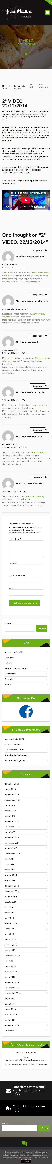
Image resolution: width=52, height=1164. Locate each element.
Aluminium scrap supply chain (35, 405)
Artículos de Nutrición (14, 652)
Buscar (8, 623)
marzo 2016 (10, 939)
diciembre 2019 (12, 837)
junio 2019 (9, 864)
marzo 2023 (10, 789)
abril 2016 (9, 934)
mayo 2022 (10, 805)
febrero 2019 (11, 875)
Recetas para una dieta (16, 668)
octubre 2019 (11, 848)
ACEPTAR (26, 1161)
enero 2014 (10, 1020)
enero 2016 (10, 950)
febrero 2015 (11, 971)
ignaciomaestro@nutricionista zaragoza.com (29, 1088)
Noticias (8, 663)
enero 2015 (10, 977)
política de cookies (26, 1158)
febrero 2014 (11, 1014)
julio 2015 (9, 961)
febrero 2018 (11, 923)
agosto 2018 (11, 902)
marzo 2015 (10, 966)
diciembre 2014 (12, 982)
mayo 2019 (10, 869)
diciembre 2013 (12, 1025)
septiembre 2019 (13, 853)
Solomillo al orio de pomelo (17, 755)
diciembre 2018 (12, 886)
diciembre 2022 (12, 794)
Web (11, 588)
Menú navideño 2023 (14, 739)
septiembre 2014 (13, 993)
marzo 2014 (10, 1009)
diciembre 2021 (12, 821)
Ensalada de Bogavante (16, 760)
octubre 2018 (11, 896)
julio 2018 (9, 907)
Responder (37, 250)
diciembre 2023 (12, 784)
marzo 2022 (10, 810)
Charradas (9, 657)
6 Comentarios (44, 87)
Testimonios (10, 673)
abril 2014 (9, 1004)
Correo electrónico (18, 575)
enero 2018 (10, 928)
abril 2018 (9, 918)
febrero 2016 (11, 945)
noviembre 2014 (12, 987)
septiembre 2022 (13, 800)
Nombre (13, 563)
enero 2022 (10, 816)
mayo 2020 (10, 832)
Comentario (15, 539)
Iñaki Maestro (19, 87)
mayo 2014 (10, 998)
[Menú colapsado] (47, 12)
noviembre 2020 (12, 826)
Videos (8, 684)
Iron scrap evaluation (27, 483)
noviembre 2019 (12, 843)
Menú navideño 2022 (14, 749)
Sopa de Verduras (13, 744)
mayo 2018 (10, 912)
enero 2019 (10, 880)
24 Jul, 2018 (6, 87)
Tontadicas (10, 679)
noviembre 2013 (12, 1030)
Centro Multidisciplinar (29, 1106)
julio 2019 (9, 859)
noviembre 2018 (12, 891)
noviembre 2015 (12, 955)
